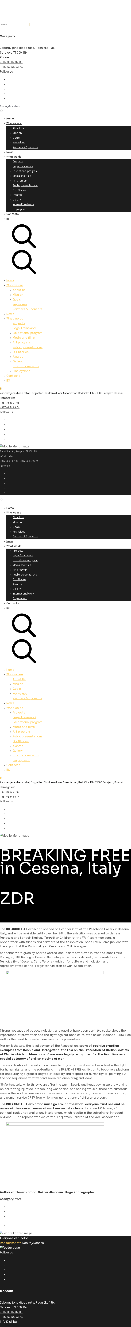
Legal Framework (23, 166)
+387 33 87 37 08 (11, 62)
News (9, 152)
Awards (17, 195)
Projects (18, 161)
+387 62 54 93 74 (11, 67)
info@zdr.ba (6, 456)
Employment (20, 209)
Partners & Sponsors (25, 147)
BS (8, 219)
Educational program (25, 171)
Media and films (22, 176)
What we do (14, 157)
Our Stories (19, 190)
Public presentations (25, 185)
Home (10, 118)
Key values (19, 142)
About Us (18, 128)
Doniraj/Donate (11, 1243)
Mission (17, 133)
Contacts (12, 214)
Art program (20, 180)
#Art (18, 1199)
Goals (16, 138)
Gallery (17, 199)
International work (23, 204)
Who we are (14, 123)
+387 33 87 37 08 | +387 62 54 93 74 (19, 461)
